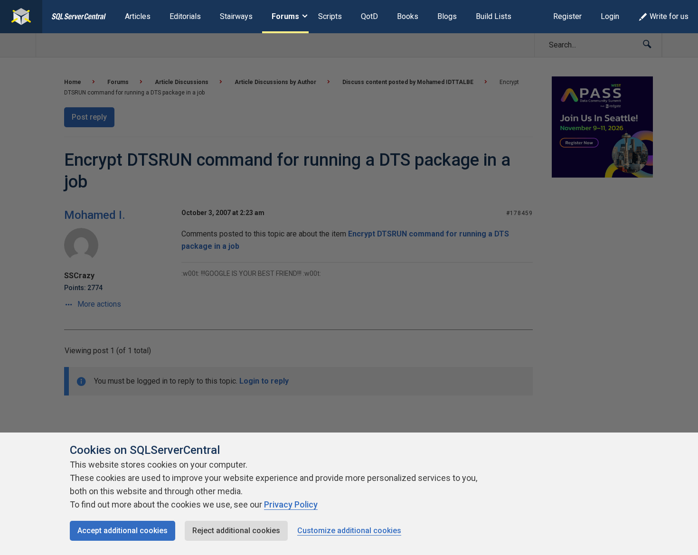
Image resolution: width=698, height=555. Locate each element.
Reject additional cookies (236, 530)
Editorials (185, 16)
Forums (285, 16)
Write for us (669, 16)
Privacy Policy (291, 504)
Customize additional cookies (349, 530)
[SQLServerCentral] (21, 16)
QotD (369, 16)
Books (407, 16)
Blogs (447, 16)
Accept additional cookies (122, 530)
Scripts (330, 16)
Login (610, 16)
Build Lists (493, 16)
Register (567, 16)
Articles (138, 16)
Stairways (236, 16)
